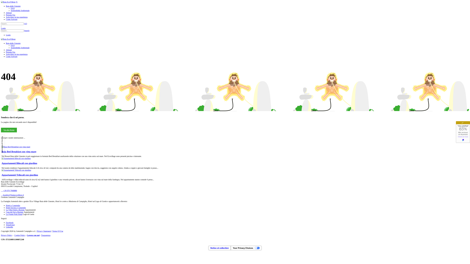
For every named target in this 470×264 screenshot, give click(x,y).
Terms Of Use (57, 231)
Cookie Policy (19, 235)
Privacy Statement (44, 231)
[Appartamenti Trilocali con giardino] (16, 170)
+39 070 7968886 (9, 191)
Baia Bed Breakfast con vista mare (19, 151)
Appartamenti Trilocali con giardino (20, 175)
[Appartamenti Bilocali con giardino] (16, 158)
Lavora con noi (33, 235)
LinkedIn (9, 227)
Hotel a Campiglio (13, 205)
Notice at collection (219, 248)
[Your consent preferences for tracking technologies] (2, 144)
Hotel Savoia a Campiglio (16, 208)
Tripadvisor (10, 225)
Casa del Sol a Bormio (14, 212)
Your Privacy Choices (243, 248)
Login (3, 28)
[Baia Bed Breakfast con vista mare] (16, 147)
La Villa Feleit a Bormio (15, 210)
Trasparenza (45, 235)
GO (25, 24)
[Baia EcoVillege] (8, 2)
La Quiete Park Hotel (14, 214)
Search (26, 31)
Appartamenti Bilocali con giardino (19, 163)
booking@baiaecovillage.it (12, 195)
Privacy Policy (6, 235)
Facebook (9, 223)
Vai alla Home (8, 130)
